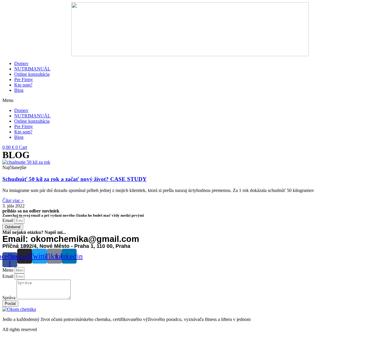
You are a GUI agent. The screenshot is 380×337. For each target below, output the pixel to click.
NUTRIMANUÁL (32, 68)
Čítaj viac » (13, 200)
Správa (9, 297)
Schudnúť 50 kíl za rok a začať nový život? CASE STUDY (74, 179)
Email (8, 220)
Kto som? (23, 84)
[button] (190, 100)
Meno (8, 270)
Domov (21, 63)
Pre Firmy (23, 79)
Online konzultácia (32, 74)
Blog (18, 90)
